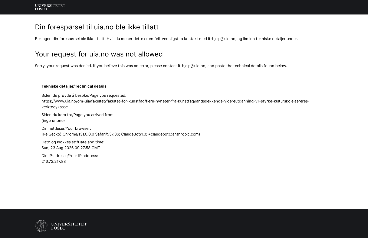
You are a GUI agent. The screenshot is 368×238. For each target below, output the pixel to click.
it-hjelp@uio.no (221, 38)
